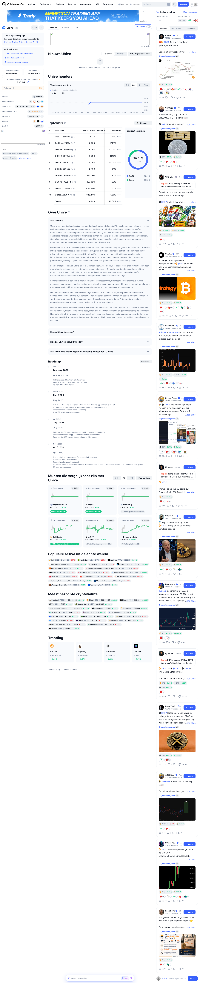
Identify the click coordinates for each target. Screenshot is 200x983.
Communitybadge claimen (17, 62)
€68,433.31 (103, 600)
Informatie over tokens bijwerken (20, 53)
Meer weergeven (190, 12)
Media (34, 153)
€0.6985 (62, 620)
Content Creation (9, 158)
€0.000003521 (98, 616)
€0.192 (123, 612)
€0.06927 (65, 629)
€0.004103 (105, 625)
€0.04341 (135, 600)
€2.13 (68, 625)
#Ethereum (174, 332)
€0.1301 (92, 620)
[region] (72, 4)
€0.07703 (95, 612)
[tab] (108, 54)
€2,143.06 (70, 608)
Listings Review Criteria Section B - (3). (21, 42)
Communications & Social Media (15, 153)
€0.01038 (95, 604)
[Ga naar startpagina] (13, 4)
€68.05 (65, 612)
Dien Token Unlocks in (15, 58)
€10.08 (64, 616)
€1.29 (61, 604)
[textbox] (175, 978)
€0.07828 (133, 616)
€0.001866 (67, 600)
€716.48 (135, 608)
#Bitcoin (163, 332)
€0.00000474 (127, 620)
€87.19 (106, 608)
